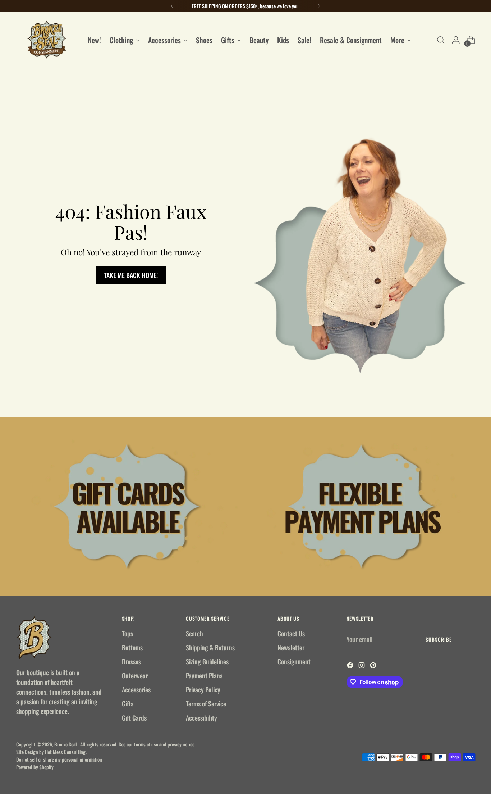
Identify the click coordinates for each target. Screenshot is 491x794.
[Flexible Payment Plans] (363, 507)
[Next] (319, 6)
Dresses (131, 661)
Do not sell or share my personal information (59, 759)
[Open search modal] (440, 40)
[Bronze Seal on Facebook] (351, 666)
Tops (127, 633)
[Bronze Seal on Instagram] (362, 666)
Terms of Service (206, 703)
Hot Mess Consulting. (66, 751)
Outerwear (135, 675)
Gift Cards (134, 717)
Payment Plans (204, 675)
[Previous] (172, 6)
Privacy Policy (203, 689)
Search (194, 633)
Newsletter (290, 647)
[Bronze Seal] (46, 39)
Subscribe (439, 639)
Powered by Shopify (35, 767)
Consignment (294, 661)
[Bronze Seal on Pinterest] (374, 666)
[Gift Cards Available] (128, 507)
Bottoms (132, 647)
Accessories (136, 689)
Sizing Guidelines (207, 661)
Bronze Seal (66, 744)
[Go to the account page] (456, 40)
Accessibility (201, 717)
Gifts (127, 703)
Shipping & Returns (210, 647)
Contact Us (291, 633)
